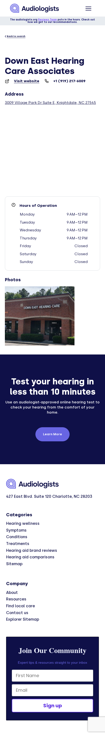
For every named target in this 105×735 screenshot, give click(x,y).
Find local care (20, 606)
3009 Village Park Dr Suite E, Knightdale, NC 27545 (50, 102)
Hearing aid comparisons (30, 557)
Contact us (17, 612)
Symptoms (16, 530)
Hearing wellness (23, 523)
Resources (16, 599)
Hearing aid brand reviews (31, 550)
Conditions (16, 537)
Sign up (52, 705)
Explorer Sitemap (22, 619)
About (12, 592)
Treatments (17, 543)
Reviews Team (47, 19)
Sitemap (14, 564)
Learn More (52, 434)
